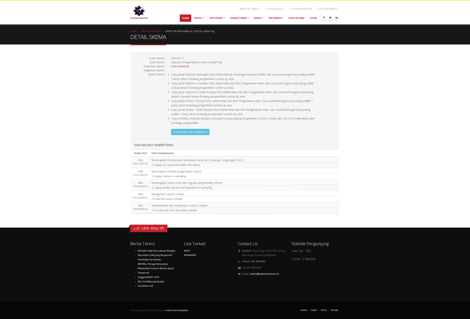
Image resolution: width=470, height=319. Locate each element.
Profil (198, 18)
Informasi (275, 18)
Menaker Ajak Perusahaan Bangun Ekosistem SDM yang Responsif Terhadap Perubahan (156, 255)
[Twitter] (330, 17)
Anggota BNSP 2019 (148, 277)
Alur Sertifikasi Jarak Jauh (151, 281)
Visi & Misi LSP (145, 285)
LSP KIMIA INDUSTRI (301, 8)
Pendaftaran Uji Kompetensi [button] (190, 132)
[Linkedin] (336, 17)
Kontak (334, 310)
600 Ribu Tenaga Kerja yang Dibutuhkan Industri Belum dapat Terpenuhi (156, 268)
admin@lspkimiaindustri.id (264, 273)
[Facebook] (324, 17)
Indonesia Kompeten (177, 310)
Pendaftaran (238, 18)
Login (313, 18)
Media (257, 18)
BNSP (187, 250)
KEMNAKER (190, 255)
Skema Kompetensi (151, 31)
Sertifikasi (216, 18)
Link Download (180, 66)
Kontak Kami (296, 18)
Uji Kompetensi (274, 8)
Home (185, 18)
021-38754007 (328, 8)
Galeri (314, 310)
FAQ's (324, 310)
